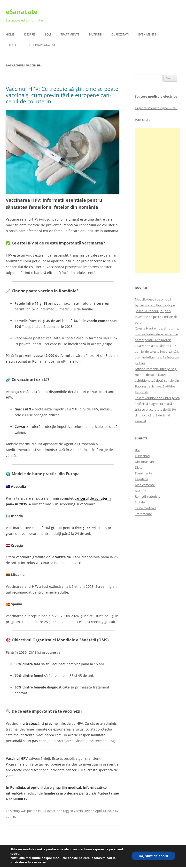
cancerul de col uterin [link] (93, 498)
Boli (48, 34)
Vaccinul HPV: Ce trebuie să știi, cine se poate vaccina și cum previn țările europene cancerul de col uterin (62, 95)
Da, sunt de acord (153, 856)
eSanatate (22, 11)
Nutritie (95, 34)
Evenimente (147, 34)
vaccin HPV (82, 811)
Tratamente (70, 34)
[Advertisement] (157, 200)
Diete (138, 467)
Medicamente (145, 485)
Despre (29, 34)
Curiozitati (120, 34)
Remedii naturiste (147, 496)
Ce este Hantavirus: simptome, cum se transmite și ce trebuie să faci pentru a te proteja (157, 334)
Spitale (11, 45)
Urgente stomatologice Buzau (156, 108)
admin (10, 816)
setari (42, 862)
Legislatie (141, 479)
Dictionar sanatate (148, 461)
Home (10, 34)
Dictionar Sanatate (41, 45)
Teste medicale (145, 508)
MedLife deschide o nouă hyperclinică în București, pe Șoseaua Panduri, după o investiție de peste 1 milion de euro (156, 311)
